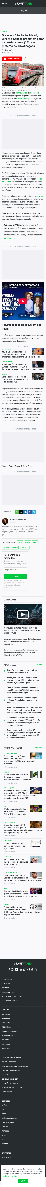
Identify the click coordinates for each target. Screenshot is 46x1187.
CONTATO (5, 988)
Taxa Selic (8, 857)
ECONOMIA (6, 1023)
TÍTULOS (5, 1144)
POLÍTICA (5, 1040)
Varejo (4, 374)
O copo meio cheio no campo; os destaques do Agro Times (14, 846)
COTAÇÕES (6, 1101)
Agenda (7, 772)
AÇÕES (4, 1105)
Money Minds (7, 362)
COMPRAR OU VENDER (10, 1079)
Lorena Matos (10, 50)
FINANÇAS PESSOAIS (9, 1031)
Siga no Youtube (13, 59)
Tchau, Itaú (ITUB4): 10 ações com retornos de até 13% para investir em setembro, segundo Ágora (23, 680)
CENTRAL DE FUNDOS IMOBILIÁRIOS (15, 1066)
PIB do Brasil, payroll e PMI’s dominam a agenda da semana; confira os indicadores (17, 777)
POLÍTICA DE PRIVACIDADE (11, 996)
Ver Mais (38, 747)
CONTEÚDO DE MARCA (10, 1083)
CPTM (19, 98)
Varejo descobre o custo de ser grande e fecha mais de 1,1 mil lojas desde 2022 (15, 379)
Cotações (23, 11)
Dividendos (6, 349)
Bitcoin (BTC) (9, 788)
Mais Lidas (8, 841)
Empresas (7, 904)
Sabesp (26, 98)
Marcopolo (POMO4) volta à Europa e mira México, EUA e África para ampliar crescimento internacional (22, 366)
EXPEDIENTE (6, 984)
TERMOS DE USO (8, 992)
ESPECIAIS (6, 1048)
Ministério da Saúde (12, 873)
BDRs (4, 1114)
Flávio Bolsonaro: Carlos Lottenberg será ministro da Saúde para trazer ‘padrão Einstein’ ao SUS (22, 877)
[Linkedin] (21, 969)
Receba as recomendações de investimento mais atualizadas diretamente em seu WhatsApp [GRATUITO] (22, 652)
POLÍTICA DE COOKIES (10, 1001)
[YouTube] (16, 969)
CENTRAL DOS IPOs (9, 1062)
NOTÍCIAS (5, 1010)
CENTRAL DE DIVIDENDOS (11, 1070)
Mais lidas (10, 664)
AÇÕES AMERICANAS (9, 1118)
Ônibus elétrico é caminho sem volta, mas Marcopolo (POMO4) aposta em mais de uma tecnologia (23, 690)
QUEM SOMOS (7, 979)
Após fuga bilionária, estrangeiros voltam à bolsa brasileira (22, 671)
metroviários (21, 93)
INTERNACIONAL (8, 1035)
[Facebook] (9, 969)
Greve (4, 31)
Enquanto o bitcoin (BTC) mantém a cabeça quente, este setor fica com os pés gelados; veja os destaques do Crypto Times (23, 829)
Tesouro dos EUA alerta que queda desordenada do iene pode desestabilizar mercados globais (20, 893)
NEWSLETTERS (7, 1092)
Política (6, 548)
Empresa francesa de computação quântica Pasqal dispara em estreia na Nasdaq (23, 700)
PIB (5, 806)
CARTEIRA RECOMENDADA (11, 1058)
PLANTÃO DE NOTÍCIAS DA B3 (12, 1087)
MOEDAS (5, 1127)
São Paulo (34, 93)
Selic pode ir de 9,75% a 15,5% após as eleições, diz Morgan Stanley (16, 862)
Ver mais (39, 665)
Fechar (23, 1181)
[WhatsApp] (24, 969)
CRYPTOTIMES (7, 1153)
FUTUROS (5, 1131)
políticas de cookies (10, 1176)
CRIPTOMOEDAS (8, 1122)
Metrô (35, 542)
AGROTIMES (6, 1157)
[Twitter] (36, 969)
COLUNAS (5, 1075)
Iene (5, 888)
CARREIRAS (6, 1044)
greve (41, 196)
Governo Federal (11, 753)
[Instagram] (12, 969)
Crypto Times (9, 822)
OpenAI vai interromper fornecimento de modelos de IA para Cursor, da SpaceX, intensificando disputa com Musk (23, 911)
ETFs (3, 1139)
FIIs (3, 1109)
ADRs (4, 1135)
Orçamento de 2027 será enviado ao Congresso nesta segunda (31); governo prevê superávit (19, 760)
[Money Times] (24, 3)
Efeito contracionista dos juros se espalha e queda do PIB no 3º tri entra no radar (16, 811)
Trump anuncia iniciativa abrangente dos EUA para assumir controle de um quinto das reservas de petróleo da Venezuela (24, 710)
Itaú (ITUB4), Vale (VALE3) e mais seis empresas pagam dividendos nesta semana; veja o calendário (21, 354)
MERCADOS (6, 1014)
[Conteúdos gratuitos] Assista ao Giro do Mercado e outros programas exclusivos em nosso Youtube (22, 630)
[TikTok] (32, 969)
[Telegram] (28, 969)
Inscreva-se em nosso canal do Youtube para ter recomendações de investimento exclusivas (22, 641)
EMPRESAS (6, 1018)
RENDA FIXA (6, 1027)
